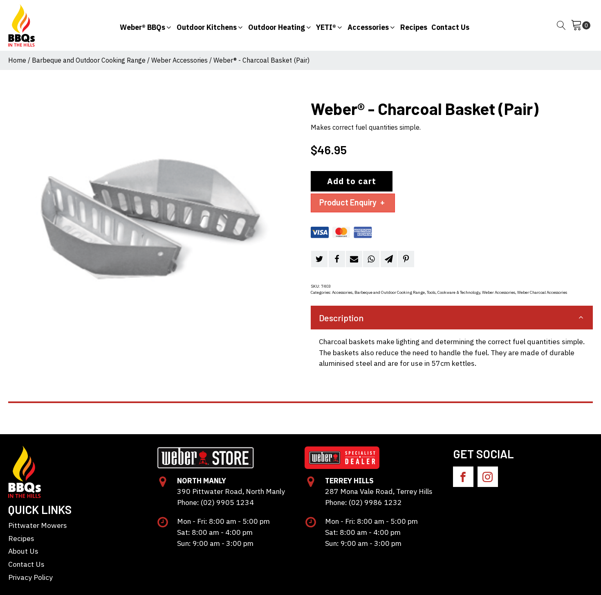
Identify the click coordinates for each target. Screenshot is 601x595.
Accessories (342, 292)
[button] (146, 25)
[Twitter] (319, 259)
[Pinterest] (406, 259)
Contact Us (26, 564)
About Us (23, 551)
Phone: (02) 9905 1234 (215, 502)
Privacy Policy (30, 577)
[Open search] (561, 25)
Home (17, 60)
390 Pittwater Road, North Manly (231, 491)
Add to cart (351, 181)
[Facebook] (337, 259)
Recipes (21, 538)
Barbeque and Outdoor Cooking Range (89, 60)
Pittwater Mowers (37, 525)
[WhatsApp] (371, 259)
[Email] (354, 259)
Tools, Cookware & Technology (453, 292)
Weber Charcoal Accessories (542, 292)
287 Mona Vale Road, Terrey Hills (379, 491)
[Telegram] (389, 259)
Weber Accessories (179, 60)
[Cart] (580, 25)
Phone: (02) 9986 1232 (363, 502)
